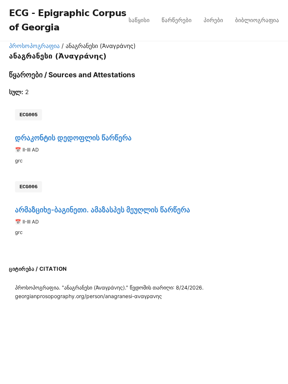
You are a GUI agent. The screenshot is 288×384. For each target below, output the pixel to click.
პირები (213, 20)
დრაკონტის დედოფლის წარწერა (73, 137)
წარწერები (177, 20)
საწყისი (139, 20)
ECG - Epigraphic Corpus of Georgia (67, 20)
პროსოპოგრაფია (34, 46)
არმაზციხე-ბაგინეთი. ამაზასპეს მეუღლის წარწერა (102, 209)
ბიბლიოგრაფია (257, 20)
